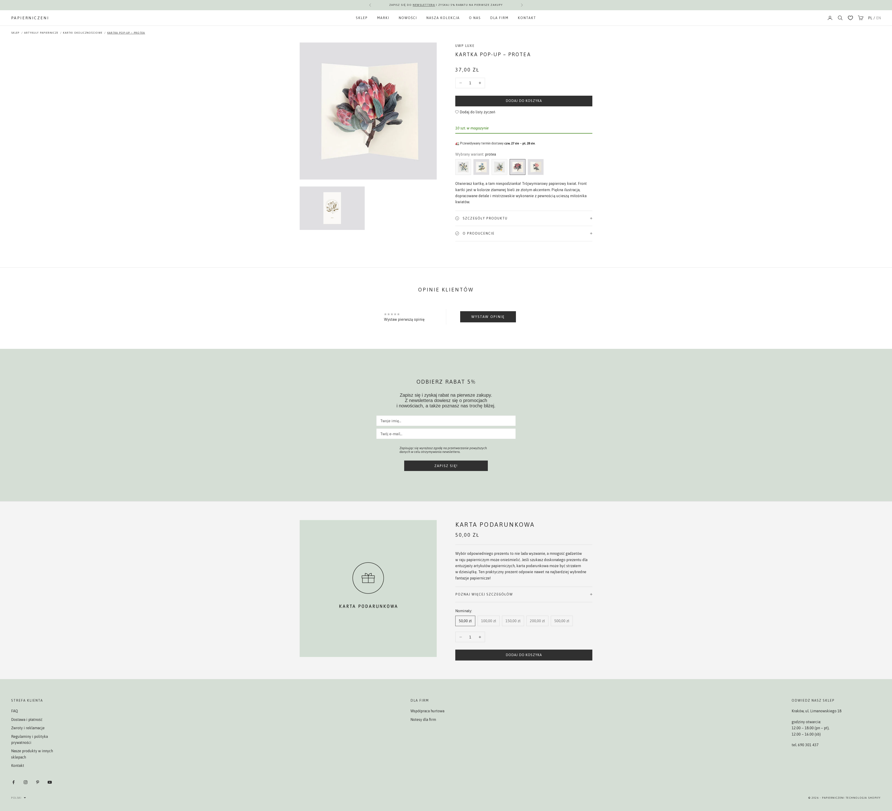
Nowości (408, 18)
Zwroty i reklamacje (28, 728)
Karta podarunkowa (495, 524)
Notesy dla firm (423, 719)
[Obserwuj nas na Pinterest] (37, 782)
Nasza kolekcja (442, 18)
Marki (383, 18)
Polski (16, 797)
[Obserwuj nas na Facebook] (13, 782)
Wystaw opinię (488, 317)
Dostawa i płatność (27, 719)
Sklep (362, 18)
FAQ (14, 711)
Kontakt (527, 18)
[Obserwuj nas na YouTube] (49, 782)
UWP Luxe (465, 46)
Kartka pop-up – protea (126, 32)
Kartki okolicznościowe (82, 32)
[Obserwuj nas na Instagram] (25, 782)
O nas (475, 18)
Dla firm (499, 18)
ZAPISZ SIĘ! (446, 466)
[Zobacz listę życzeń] (850, 18)
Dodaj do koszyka (524, 101)
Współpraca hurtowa (427, 711)
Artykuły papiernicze (41, 32)
